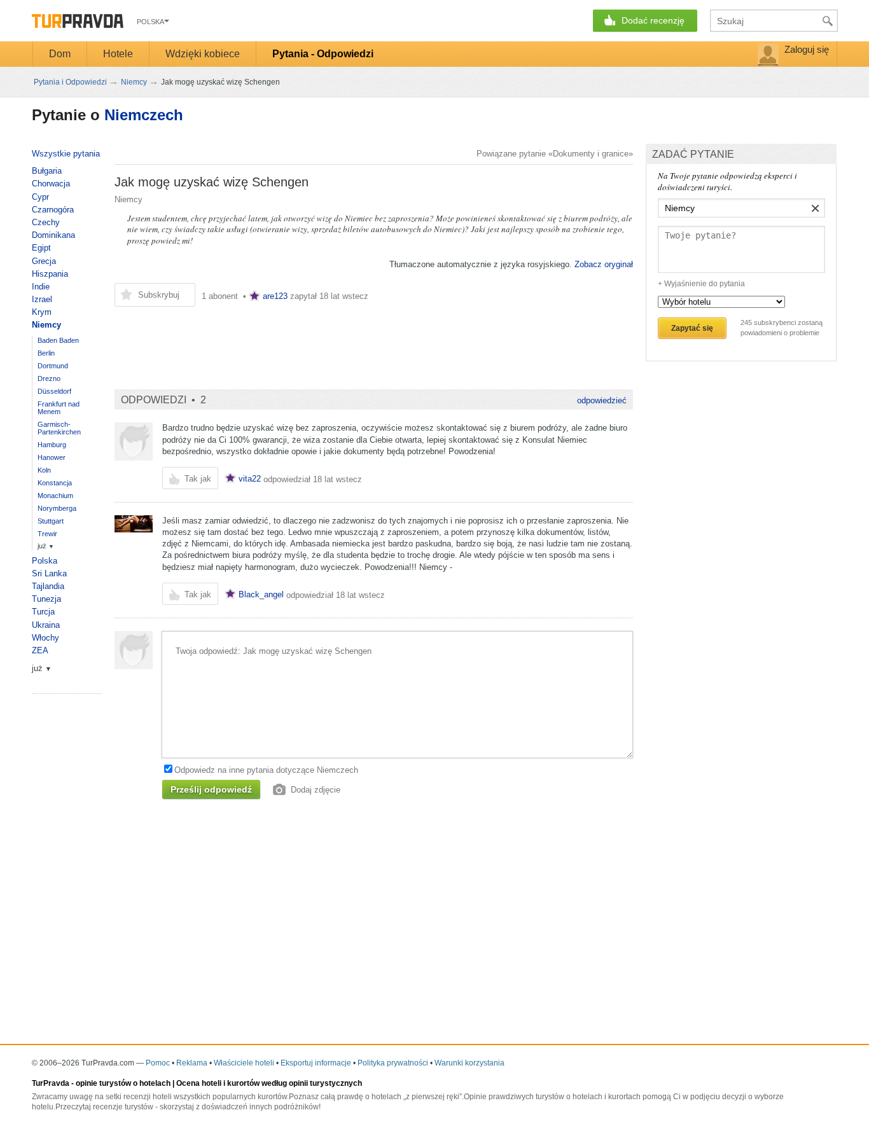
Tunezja (46, 599)
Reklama (191, 1062)
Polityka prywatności (393, 1062)
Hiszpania (50, 274)
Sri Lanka (49, 573)
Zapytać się (692, 328)
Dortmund (53, 366)
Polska (44, 561)
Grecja (44, 261)
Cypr (40, 197)
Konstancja (55, 483)
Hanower (52, 457)
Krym (42, 312)
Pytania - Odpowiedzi (322, 53)
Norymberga (57, 508)
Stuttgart (51, 521)
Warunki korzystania (469, 1062)
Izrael (42, 299)
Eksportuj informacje (316, 1062)
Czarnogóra (53, 209)
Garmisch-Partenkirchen (59, 428)
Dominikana (53, 235)
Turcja (43, 611)
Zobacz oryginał (603, 264)
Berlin (46, 353)
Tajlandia (48, 586)
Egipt (41, 248)
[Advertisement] (346, 341)
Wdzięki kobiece (202, 53)
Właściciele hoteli (244, 1062)
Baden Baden (58, 340)
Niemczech (143, 114)
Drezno (49, 378)
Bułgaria (47, 171)
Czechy (46, 222)
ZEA (40, 650)
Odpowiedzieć (602, 400)
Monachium (55, 495)
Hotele (118, 53)
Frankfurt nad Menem (59, 407)
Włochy (45, 637)
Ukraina (46, 625)
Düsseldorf (54, 391)
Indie (41, 286)
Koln (44, 470)
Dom (60, 53)
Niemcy (129, 199)
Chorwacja (51, 183)
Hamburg (52, 444)
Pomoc (158, 1062)
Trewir (47, 534)
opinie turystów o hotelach (123, 1083)
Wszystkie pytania (66, 153)
